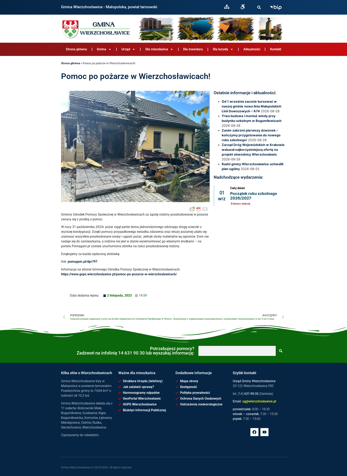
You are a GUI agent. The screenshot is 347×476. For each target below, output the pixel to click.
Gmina (101, 49)
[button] (259, 7)
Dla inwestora (193, 49)
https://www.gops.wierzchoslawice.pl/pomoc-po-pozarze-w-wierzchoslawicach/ (119, 274)
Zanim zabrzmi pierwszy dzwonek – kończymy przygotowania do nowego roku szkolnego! (251, 135)
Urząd (125, 49)
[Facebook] (254, 432)
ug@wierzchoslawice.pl (259, 401)
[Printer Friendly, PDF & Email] (199, 209)
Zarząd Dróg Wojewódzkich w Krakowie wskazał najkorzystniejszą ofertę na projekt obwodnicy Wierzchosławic (253, 149)
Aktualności (251, 49)
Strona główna (76, 49)
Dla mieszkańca (156, 49)
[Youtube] (264, 432)
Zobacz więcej (240, 203)
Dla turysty (220, 49)
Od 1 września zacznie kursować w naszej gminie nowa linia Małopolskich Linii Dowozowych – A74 (251, 106)
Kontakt (275, 49)
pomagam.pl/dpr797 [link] (82, 261)
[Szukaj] (259, 7)
